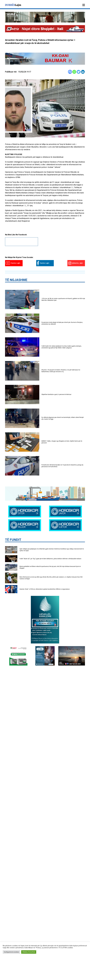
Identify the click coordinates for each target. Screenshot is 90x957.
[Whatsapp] (74, 72)
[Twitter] (78, 72)
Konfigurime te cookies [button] (11, 952)
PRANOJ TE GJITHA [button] (28, 952)
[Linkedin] (83, 72)
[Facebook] (70, 72)
